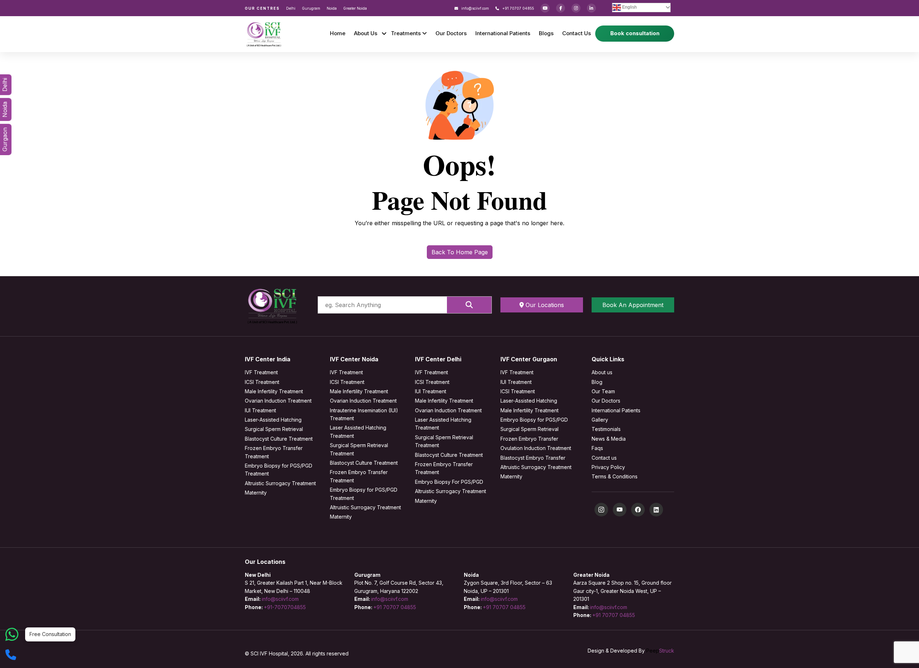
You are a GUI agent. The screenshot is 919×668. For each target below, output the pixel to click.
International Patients (502, 33)
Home (337, 33)
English (629, 7)
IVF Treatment (261, 372)
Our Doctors (451, 33)
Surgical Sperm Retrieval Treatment (359, 449)
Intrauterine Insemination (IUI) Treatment (364, 414)
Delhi (290, 8)
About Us (365, 33)
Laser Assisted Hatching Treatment (358, 432)
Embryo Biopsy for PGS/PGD (534, 420)
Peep (660, 651)
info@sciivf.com (474, 8)
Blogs (546, 33)
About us (602, 372)
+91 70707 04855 (517, 8)
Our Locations (544, 305)
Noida (332, 8)
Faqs (597, 448)
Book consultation (634, 33)
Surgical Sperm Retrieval (274, 429)
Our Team (603, 391)
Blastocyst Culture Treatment (279, 439)
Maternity (256, 493)
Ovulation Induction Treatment (535, 448)
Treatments (406, 33)
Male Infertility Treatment (274, 391)
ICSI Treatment (262, 382)
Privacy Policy (608, 467)
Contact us (604, 458)
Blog (597, 382)
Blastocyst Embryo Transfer (532, 458)
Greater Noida (355, 8)
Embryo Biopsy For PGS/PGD (449, 482)
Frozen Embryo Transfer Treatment (274, 452)
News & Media (609, 439)
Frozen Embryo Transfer (529, 439)
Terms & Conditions (615, 476)
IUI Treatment (260, 410)
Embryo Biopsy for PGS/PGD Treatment (278, 470)
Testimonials (606, 429)
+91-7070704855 (285, 607)
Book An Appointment (632, 305)
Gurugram (311, 8)
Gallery (600, 420)
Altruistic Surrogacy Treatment (280, 483)
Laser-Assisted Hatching (273, 420)
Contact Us (576, 33)
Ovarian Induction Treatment (278, 401)
